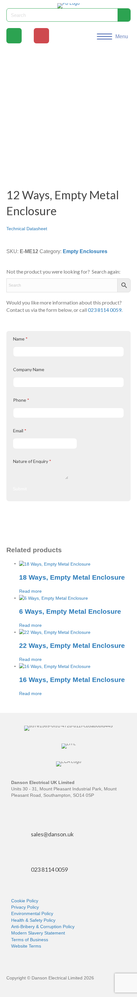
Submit (20, 488)
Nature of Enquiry (32, 461)
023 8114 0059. (105, 310)
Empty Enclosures (85, 251)
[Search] (124, 15)
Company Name (28, 369)
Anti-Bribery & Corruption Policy (43, 926)
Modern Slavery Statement (38, 932)
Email (19, 430)
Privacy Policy (25, 907)
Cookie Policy (24, 900)
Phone (21, 400)
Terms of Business (29, 939)
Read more (30, 591)
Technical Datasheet (26, 228)
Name (20, 338)
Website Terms (26, 946)
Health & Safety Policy (33, 920)
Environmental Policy (32, 913)
